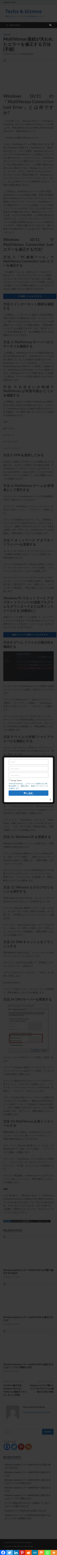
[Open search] (50, 25)
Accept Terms (16, 780)
